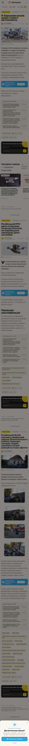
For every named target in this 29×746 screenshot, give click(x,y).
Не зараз (14, 743)
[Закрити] (27, 722)
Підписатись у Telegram (16, 739)
